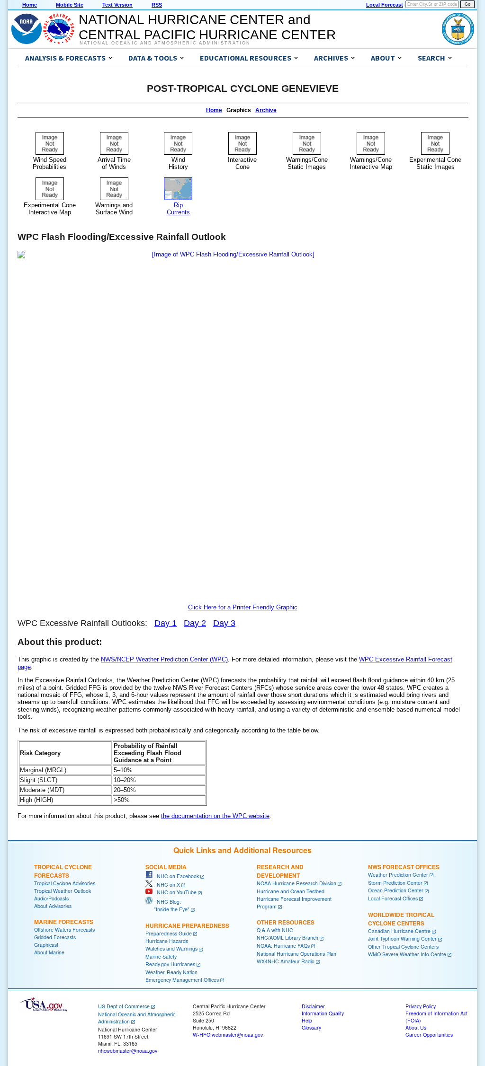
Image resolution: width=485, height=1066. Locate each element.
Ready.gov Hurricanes (170, 964)
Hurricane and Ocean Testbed (290, 891)
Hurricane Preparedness (187, 925)
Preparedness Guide (168, 933)
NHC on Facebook (176, 876)
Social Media (166, 867)
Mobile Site (69, 5)
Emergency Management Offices (182, 979)
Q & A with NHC (275, 930)
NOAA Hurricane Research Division (296, 883)
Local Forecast (384, 5)
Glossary (311, 1027)
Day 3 (224, 623)
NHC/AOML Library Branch (287, 937)
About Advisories (53, 905)
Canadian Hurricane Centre (399, 930)
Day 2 (195, 623)
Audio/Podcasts (51, 898)
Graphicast (46, 944)
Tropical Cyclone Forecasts (63, 871)
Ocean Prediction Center (395, 890)
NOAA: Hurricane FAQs (283, 945)
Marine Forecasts (63, 921)
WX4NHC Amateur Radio (285, 961)
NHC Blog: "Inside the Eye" (167, 905)
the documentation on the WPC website (215, 815)
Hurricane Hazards (166, 940)
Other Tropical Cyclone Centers (403, 946)
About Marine (49, 952)
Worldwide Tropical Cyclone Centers (401, 918)
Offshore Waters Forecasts (64, 929)
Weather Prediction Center (398, 874)
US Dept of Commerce (124, 1006)
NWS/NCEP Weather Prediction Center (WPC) (164, 659)
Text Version (117, 5)
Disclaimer (313, 1006)
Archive (266, 110)
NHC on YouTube (175, 892)
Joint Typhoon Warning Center (402, 938)
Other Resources (285, 922)
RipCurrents (178, 209)
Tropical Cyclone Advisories (64, 883)
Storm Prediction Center (395, 882)
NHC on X (166, 884)
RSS (157, 5)
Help (307, 1020)
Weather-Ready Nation (171, 972)
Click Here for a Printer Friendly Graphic (242, 607)
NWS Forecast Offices (404, 867)
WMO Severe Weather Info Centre (407, 954)
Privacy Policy (420, 1006)
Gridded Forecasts (55, 937)
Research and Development (280, 871)
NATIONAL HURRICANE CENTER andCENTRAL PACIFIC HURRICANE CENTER (207, 27)
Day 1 (165, 623)
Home (29, 5)
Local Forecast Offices (393, 898)
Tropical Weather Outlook (62, 890)
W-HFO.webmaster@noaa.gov (228, 1034)
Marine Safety (161, 956)
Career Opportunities (429, 1034)
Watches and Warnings (171, 948)
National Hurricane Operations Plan (296, 953)
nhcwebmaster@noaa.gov (127, 1050)
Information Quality (323, 1013)
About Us (415, 1027)
